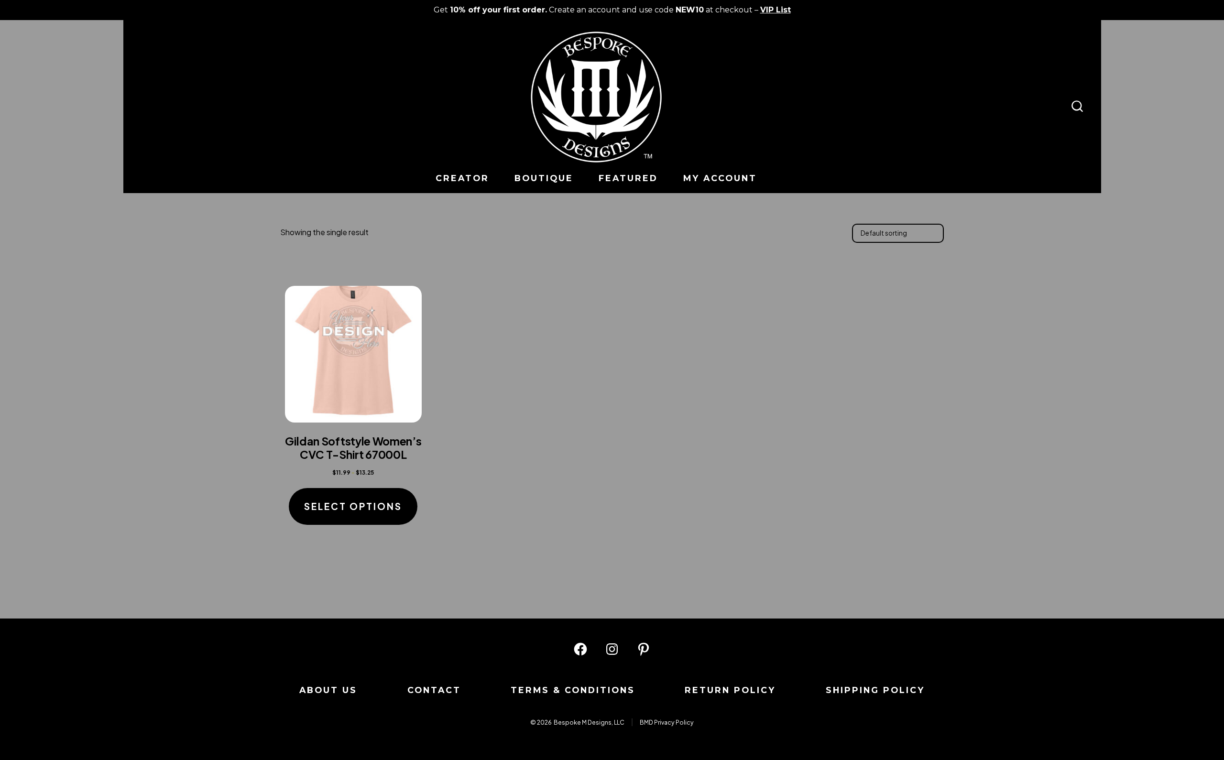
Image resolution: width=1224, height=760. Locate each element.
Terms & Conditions (573, 690)
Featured (628, 178)
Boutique (543, 178)
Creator (462, 178)
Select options (353, 506)
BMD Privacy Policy (667, 722)
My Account (720, 178)
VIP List (775, 9)
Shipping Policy (875, 690)
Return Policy (730, 690)
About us (328, 690)
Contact (434, 690)
